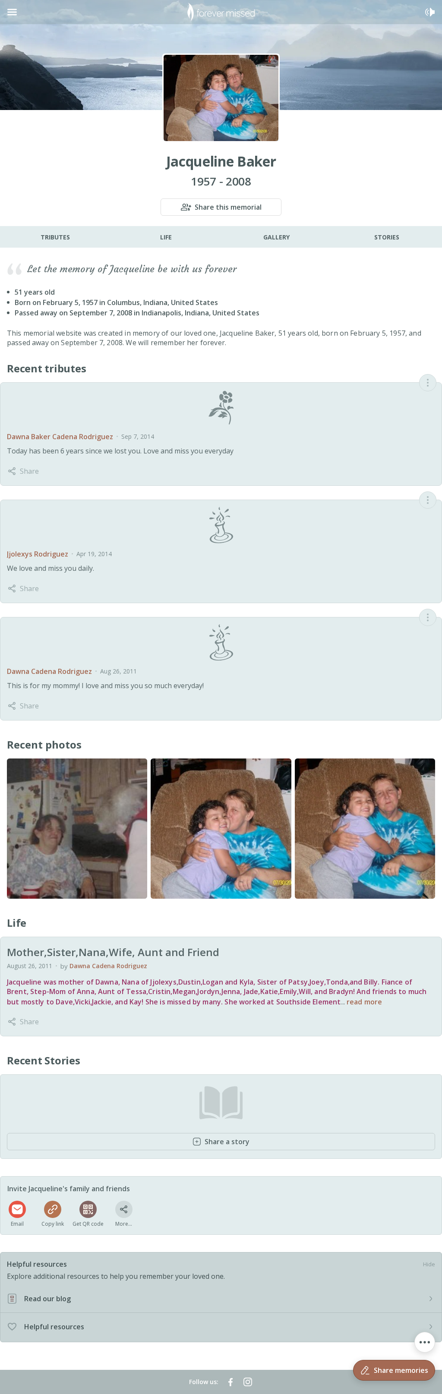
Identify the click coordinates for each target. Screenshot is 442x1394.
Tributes (55, 237)
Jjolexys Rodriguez (37, 554)
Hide (429, 1264)
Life (166, 237)
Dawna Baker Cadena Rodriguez (60, 436)
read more (364, 1002)
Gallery (276, 237)
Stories (386, 237)
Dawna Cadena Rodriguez (49, 671)
